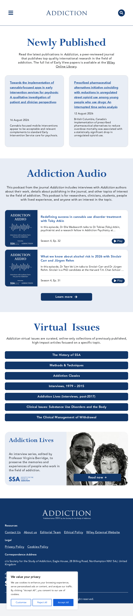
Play (119, 241)
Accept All (63, 602)
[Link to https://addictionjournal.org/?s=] (121, 12)
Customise (21, 602)
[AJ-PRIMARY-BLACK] (66, 11)
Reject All (42, 602)
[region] (42, 590)
